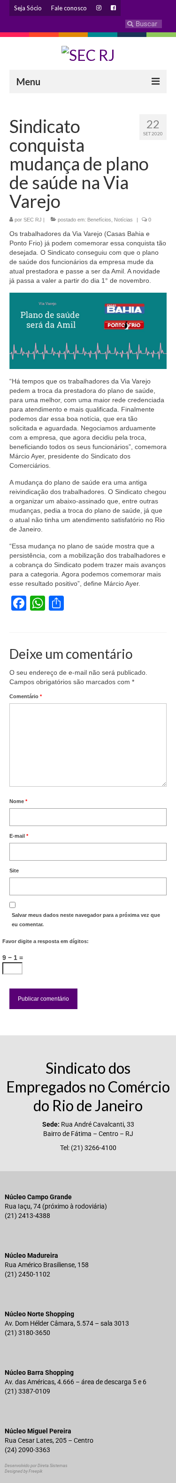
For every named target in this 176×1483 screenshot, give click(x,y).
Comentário (25, 696)
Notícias (123, 219)
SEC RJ (32, 219)
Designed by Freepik (23, 1471)
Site (14, 870)
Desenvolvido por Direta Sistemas (36, 1465)
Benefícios (99, 219)
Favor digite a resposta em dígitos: (45, 941)
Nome (18, 801)
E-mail (18, 836)
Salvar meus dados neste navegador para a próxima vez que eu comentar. (86, 919)
